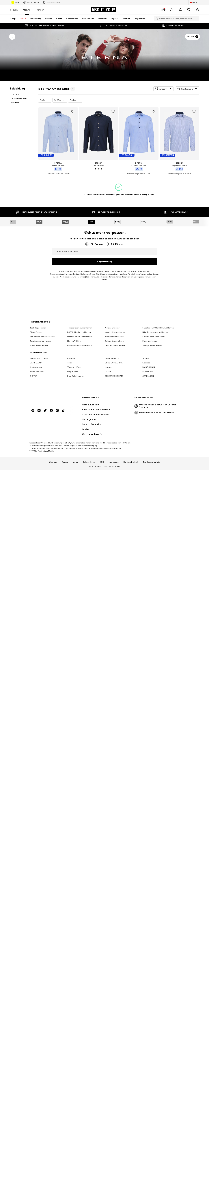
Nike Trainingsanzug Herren (155, 332)
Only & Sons (72, 372)
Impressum (114, 462)
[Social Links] (33, 410)
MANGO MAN (148, 367)
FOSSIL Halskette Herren (79, 332)
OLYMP (108, 372)
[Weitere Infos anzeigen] (58, 176)
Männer (27, 9)
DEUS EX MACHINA (114, 363)
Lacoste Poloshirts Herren (79, 346)
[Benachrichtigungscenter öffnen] (180, 9)
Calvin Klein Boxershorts (153, 337)
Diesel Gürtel (36, 332)
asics (69, 363)
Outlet (17, 2)
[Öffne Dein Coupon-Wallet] (163, 10)
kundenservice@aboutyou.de (85, 277)
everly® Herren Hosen (115, 332)
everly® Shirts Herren (115, 337)
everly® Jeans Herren (152, 346)
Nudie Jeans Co (112, 358)
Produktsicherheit (151, 462)
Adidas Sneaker (112, 328)
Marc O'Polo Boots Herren (79, 337)
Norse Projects (37, 372)
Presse (65, 462)
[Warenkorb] (197, 10)
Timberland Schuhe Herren (79, 328)
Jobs (75, 462)
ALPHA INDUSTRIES (39, 358)
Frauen (14, 9)
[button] (163, 88)
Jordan (108, 367)
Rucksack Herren (149, 341)
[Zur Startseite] (46, 399)
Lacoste (146, 363)
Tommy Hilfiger (74, 367)
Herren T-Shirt (74, 341)
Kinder (40, 9)
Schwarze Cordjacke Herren (43, 337)
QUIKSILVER (147, 372)
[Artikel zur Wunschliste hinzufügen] (73, 111)
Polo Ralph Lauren (75, 376)
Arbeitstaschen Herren (40, 341)
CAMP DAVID (36, 363)
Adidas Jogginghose (114, 341)
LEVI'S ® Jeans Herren (115, 346)
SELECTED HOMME (114, 376)
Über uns (53, 462)
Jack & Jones (36, 367)
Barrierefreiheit (130, 462)
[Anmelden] (172, 10)
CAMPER (71, 358)
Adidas (145, 358)
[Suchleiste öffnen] (156, 18)
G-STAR (33, 376)
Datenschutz (89, 462)
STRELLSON (148, 376)
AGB (102, 462)
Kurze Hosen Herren (39, 346)
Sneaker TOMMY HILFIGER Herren (158, 328)
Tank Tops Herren (38, 328)
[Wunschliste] (189, 10)
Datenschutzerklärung (60, 274)
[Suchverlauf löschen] (196, 18)
